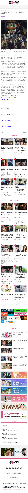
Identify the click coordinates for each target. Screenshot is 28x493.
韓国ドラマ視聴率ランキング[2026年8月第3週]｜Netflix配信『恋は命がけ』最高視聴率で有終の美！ (7, 236)
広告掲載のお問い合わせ (17, 473)
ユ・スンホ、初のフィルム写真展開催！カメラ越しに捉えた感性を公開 (7, 149)
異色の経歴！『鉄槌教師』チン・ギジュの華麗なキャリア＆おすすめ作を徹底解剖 (20, 276)
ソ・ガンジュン (9, 220)
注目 (2, 192)
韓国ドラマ (3, 221)
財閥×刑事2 (9, 174)
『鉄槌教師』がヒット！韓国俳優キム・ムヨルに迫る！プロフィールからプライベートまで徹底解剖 (20, 189)
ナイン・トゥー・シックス (19, 221)
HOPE (2, 194)
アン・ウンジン (3, 220)
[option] (7, 452)
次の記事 (24, 132)
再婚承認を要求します (23, 222)
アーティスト (8, 152)
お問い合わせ (9, 473)
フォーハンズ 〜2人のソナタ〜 (19, 176)
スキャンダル (10, 260)
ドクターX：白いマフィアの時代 (19, 220)
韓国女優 (2, 175)
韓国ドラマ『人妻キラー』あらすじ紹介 (7, 295)
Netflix (16, 174)
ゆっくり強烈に (17, 222)
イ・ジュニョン (23, 174)
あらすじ (18, 174)
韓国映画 (9, 195)
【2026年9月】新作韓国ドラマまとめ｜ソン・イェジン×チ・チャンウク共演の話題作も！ (20, 149)
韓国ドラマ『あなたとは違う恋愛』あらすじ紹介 (7, 213)
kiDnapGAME (17, 219)
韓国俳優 (24, 194)
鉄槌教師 (21, 194)
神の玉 (16, 223)
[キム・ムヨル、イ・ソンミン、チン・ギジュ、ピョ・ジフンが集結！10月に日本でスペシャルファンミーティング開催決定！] (21, 228)
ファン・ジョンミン (4, 195)
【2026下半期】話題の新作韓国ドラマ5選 (21, 213)
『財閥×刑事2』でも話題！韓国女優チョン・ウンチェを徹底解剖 (7, 169)
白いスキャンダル (17, 261)
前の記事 (3, 132)
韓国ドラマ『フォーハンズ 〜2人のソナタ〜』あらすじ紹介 (21, 168)
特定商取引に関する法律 (14, 477)
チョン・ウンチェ (4, 174)
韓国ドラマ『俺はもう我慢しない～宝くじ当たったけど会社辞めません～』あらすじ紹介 (20, 296)
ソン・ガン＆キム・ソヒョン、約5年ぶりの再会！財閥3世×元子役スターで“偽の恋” (21, 256)
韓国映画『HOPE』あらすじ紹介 (7, 188)
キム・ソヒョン (17, 260)
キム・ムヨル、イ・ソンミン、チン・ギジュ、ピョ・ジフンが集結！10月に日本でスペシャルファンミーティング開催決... (21, 236)
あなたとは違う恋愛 (4, 219)
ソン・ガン (16, 175)
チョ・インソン (9, 194)
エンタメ (3, 17)
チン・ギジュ (17, 281)
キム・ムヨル (17, 194)
